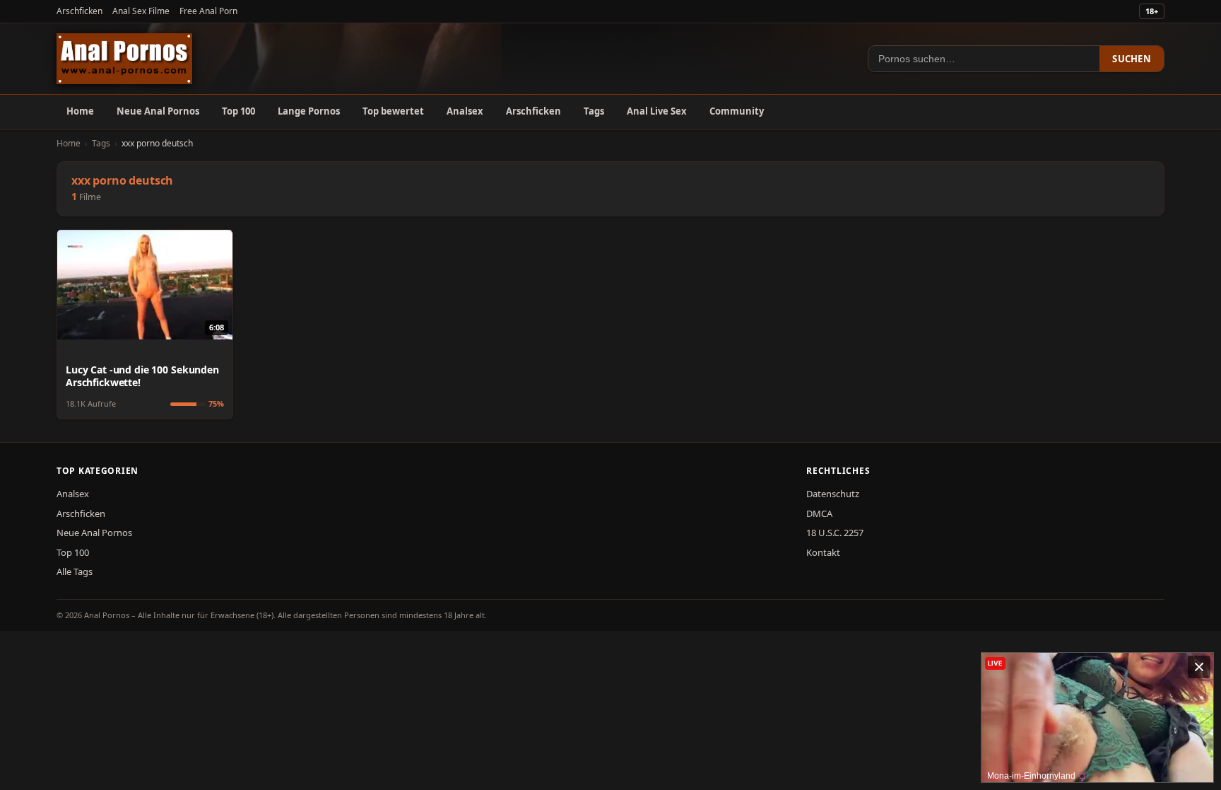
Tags (594, 111)
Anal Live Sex (657, 111)
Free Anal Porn (208, 11)
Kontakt (823, 552)
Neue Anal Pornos (158, 111)
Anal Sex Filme (141, 11)
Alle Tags (75, 571)
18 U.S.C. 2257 (834, 532)
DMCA (819, 513)
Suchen (1131, 58)
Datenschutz (832, 493)
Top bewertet (393, 111)
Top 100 (238, 111)
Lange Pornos (309, 111)
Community (736, 111)
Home (80, 111)
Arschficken (79, 11)
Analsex (465, 111)
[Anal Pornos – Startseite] (124, 58)
